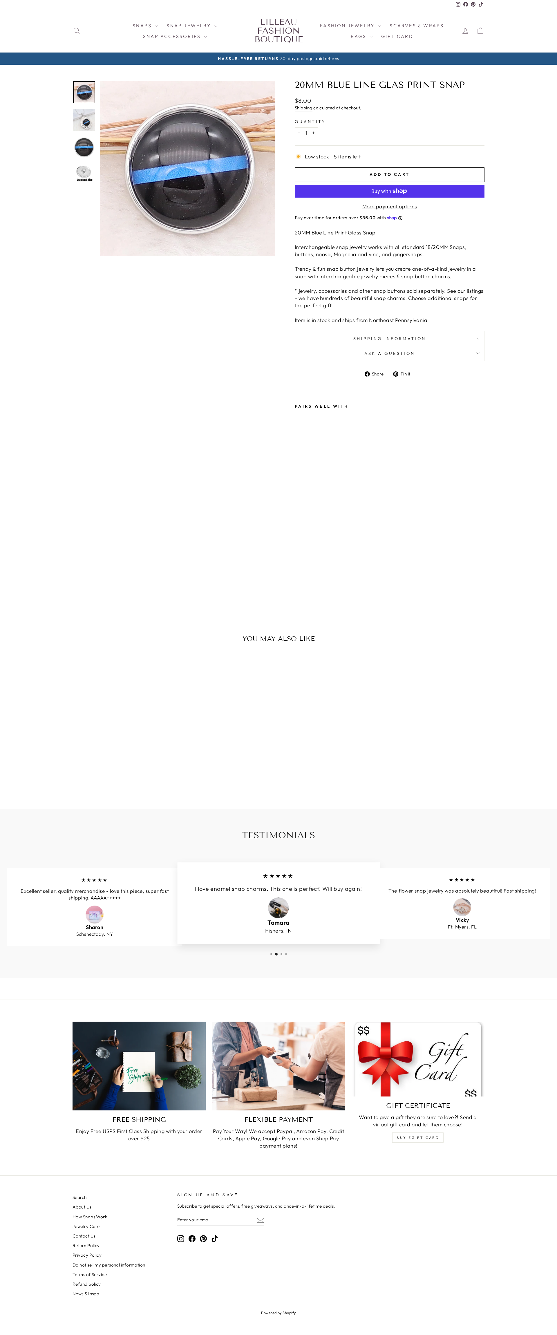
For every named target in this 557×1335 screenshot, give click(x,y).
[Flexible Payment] (278, 1066)
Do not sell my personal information (109, 1265)
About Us (82, 1207)
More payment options (389, 206)
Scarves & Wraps (417, 25)
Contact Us (84, 1236)
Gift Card (397, 36)
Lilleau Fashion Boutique (278, 31)
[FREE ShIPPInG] (139, 1066)
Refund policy (87, 1284)
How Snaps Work (90, 1217)
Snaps (143, 25)
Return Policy (86, 1245)
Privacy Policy (87, 1255)
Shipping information (389, 338)
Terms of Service (90, 1274)
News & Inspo (86, 1293)
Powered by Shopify (278, 1312)
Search (80, 1197)
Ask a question (389, 353)
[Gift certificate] (417, 1059)
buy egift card (418, 1137)
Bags (359, 36)
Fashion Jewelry (348, 25)
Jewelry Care (86, 1226)
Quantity (310, 121)
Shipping (303, 108)
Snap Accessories (172, 36)
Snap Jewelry (190, 25)
